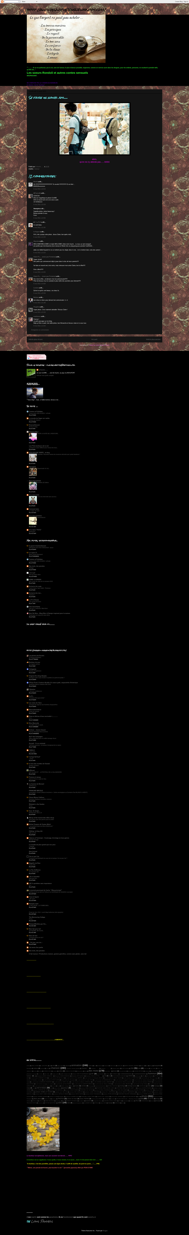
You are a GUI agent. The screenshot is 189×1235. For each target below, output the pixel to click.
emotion (147, 1071)
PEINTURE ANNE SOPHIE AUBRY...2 (126, 1088)
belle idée (120, 1065)
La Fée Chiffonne (34, 870)
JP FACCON (158, 1076)
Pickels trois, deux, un (35, 812)
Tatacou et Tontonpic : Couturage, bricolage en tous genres (49, 838)
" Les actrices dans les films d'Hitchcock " (41, 826)
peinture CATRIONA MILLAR (40, 1090)
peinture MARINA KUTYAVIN (144, 1092)
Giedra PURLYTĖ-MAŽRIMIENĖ (81, 1073)
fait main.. (47, 1073)
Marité (35, 181)
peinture (65, 1088)
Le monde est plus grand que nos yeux (42, 844)
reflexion (41, 1100)
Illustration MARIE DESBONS (62, 1076)
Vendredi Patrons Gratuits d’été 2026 (40, 684)
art (95, 1065)
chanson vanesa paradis (73, 1068)
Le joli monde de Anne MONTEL (74, 1078)
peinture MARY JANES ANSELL (43, 1094)
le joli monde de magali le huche (124, 1080)
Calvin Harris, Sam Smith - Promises (40, 588)
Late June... (32, 898)
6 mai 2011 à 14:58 (39, 283)
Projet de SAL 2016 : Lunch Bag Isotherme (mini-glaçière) (46, 912)
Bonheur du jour (34, 662)
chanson (55, 1068)
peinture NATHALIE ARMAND (61, 1094)
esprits (33, 1217)
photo (144, 1096)
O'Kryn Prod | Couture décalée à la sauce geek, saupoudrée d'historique (53, 682)
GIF (92, 1074)
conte (40, 1071)
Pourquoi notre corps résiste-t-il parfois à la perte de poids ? (46, 677)
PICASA (107, 1098)
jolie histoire (150, 1076)
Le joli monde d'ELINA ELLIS (56, 1078)
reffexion (35, 1100)
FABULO (32, 750)
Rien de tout (33, 936)
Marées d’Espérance (35, 671)
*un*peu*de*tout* (34, 757)
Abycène (36, 241)
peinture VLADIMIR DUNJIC (57, 1096)
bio (147, 1065)
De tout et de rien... (35, 593)
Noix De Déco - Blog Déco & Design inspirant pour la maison (49, 613)
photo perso (37, 1098)
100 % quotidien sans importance (40, 883)
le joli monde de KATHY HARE (51, 1080)
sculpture (81, 1100)
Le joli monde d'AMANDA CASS (39, 1078)
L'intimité (31, 846)
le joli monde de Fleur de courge (149, 1078)
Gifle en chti (32, 833)
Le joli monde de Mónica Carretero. (123, 1081)
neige (28, 1088)
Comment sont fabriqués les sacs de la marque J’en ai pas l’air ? (48, 858)
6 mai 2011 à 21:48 (39, 303)
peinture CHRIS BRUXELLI (57, 1090)
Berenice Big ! (33, 432)
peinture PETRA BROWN (109, 1094)
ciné (139, 1068)
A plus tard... (32, 752)
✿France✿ (37, 193)
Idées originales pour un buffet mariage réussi (42, 738)
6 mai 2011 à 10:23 (39, 189)
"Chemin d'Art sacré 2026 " (37, 698)
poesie (112, 1098)
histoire (108, 1073)
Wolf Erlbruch (41, 517)
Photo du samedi (34, 711)
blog (151, 1065)
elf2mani (32, 770)
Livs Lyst (32, 573)
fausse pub (55, 1073)
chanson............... (105, 1068)
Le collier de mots (34, 511)
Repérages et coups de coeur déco (39, 615)
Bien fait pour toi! (35, 929)
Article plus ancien (153, 339)
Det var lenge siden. (35, 574)
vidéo (68, 1103)
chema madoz (116, 1068)
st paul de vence (97, 1100)
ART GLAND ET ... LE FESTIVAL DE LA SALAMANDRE (45, 772)
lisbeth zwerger (65, 1086)
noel (33, 1088)
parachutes (53, 1217)
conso (35, 1071)
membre (83, 1086)
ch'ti (47, 1068)
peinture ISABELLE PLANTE (44, 1092)
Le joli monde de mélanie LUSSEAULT (81, 1081)
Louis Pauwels (42, 1221)
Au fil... (31, 696)
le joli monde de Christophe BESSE (94, 1078)
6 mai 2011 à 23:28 (39, 312)
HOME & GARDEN (35, 579)
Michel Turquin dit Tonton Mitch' (40, 824)
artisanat (100, 1065)
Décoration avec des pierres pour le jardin (41, 819)
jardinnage (138, 1076)
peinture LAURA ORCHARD (92, 1092)
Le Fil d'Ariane (34, 600)
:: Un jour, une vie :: (35, 942)
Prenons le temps (35, 777)
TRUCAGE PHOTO (31, 1103)
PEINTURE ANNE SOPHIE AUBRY (105, 1088)
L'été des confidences (35, 691)
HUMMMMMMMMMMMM (140, 1073)
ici (34, 1076)
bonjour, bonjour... (34, 765)
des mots (93, 1070)
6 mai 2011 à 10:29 (39, 204)
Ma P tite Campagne (36, 736)
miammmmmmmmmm (100, 1086)
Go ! (30, 885)
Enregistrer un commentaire (40, 330)
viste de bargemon (77, 1103)
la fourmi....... (43, 370)
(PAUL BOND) (35, 1065)
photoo (54, 1098)
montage (122, 1086)
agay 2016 (60, 1065)
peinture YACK (75, 1088)
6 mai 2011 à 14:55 (39, 272)
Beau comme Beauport (36, 554)
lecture (53, 1086)
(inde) (28, 1065)
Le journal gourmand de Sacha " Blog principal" (45, 890)
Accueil (94, 339)
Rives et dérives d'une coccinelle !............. (43, 716)
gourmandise (100, 1073)
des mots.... (108, 1071)
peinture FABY (149, 1090)
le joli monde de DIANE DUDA (131, 1078)
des (86, 1071)
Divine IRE (32, 865)
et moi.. (41, 1073)
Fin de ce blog (33, 427)
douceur (130, 1071)
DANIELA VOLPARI (70, 1071)
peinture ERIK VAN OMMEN (120, 1090)
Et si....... (31, 718)
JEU (144, 1076)
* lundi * (31, 758)
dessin (115, 1071)
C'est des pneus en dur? (36, 937)
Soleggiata (32, 669)
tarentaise (125, 1100)
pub (141, 1098)
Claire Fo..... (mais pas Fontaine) (44, 257)
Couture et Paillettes (36, 411)
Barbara (36, 297)
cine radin (153, 1068)
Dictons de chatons (34, 420)
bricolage (29, 1068)
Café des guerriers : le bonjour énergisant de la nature (45, 745)
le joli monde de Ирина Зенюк (42, 1086)
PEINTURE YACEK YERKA (88, 1096)
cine (132, 1068)
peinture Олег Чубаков (103, 1096)
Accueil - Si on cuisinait (37, 743)
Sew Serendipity (34, 606)
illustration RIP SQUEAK (78, 1076)
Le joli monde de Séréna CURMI (103, 1083)
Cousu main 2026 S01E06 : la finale (39, 413)
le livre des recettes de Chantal (39, 763)
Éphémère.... (33, 531)
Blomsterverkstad (35, 481)
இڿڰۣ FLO (37, 222)
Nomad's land (33, 904)
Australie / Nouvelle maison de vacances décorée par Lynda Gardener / (58, 454)
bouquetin (157, 1065)
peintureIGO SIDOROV (117, 1096)
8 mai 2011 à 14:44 (39, 326)
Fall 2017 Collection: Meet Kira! (38, 608)
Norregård (32, 467)
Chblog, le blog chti (35, 831)
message (91, 1086)
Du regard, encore (34, 664)
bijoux (142, 1065)
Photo (30, 806)
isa (109, 1076)
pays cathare (57, 1088)
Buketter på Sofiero (43, 482)
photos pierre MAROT (97, 1098)
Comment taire (34, 509)
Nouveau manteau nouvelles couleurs (40, 799)
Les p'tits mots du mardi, (36, 725)
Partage (31, 568)
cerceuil (42, 1068)
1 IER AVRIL (44, 1065)
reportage (58, 1100)
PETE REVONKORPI (130, 1096)
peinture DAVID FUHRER (72, 1090)
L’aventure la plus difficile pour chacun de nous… (43, 447)
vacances (40, 1103)
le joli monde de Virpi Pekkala (140, 1083)
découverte (80, 1071)
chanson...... (85, 1068)
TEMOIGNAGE (145, 1100)
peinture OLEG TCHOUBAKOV (93, 1094)
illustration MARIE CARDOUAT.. (45, 1076)
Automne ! (32, 595)
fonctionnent (68, 1217)
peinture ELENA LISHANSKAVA (103, 1090)
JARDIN (130, 1076)
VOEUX (97, 1103)
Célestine (32, 689)
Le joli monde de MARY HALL (61, 1081)
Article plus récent (35, 339)
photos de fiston (72, 1098)
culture (61, 1071)
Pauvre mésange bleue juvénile (38, 731)
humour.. (29, 1076)
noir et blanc (41, 1088)
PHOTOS (61, 1098)
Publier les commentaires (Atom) (99, 345)
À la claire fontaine (35, 516)
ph (138, 1096)
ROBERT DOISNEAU (71, 1100)
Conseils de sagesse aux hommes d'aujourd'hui (43, 704)
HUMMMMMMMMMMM (125, 1073)
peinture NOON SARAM (77, 1094)
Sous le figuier (34, 897)
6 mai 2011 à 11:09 (39, 227)
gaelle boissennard (65, 1073)
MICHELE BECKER (113, 1086)
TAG (120, 1100)
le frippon (36, 232)
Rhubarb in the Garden (36, 804)
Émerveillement (34, 425)
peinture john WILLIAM (61, 1092)
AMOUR (67, 1065)
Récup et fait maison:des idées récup (41, 818)
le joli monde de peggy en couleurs (45, 1083)
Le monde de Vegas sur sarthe (39, 418)
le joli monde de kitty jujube (68, 1080)
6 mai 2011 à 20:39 (39, 293)
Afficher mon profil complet (45, 375)
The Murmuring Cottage (37, 917)
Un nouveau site (34, 872)
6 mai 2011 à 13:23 (39, 252)
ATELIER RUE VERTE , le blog (39, 452)
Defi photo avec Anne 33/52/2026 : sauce (41, 547)
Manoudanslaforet (35, 709)
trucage (158, 1100)
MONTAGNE (142, 1086)
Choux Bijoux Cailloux (36, 797)
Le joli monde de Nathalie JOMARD (143, 1081)
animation (76, 1065)
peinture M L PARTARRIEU (109, 1092)
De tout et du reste (35, 586)
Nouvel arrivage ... (34, 840)
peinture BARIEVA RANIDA (145, 1088)
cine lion (146, 1068)
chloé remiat (125, 1068)
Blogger (105, 1230)
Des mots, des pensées (37, 566)
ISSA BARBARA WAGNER (119, 1076)
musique (156, 1086)
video (60, 1103)
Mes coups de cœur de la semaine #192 (41, 581)
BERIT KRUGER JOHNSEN (132, 1065)
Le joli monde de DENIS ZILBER (113, 1078)
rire (63, 1100)
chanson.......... (95, 1068)
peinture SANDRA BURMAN (40, 1096)
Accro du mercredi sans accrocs (46, 496)
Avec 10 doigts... (34, 811)
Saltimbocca (32, 786)
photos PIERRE (84, 1098)
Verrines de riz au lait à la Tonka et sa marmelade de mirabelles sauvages (51, 892)
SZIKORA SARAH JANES (110, 1100)
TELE (137, 1100)
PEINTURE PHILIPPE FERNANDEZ (127, 1094)
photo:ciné (47, 1098)
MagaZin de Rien (34, 863)
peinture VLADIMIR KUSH (72, 1096)
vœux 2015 (103, 1103)
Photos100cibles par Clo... (38, 924)
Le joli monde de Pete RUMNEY (64, 1083)
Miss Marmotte (34, 723)
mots (149, 1086)
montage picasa (132, 1086)
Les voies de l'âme (35, 703)
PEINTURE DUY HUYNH (86, 1090)
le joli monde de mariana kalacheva (143, 1080)
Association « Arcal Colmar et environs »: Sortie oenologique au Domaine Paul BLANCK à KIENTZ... (58, 792)
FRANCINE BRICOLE (36, 790)
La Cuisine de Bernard (36, 784)
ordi (51, 1088)
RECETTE (150, 1098)
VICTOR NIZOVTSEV (50, 1103)
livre (72, 1086)
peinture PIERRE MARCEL (146, 1094)
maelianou (37, 316)
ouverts (91, 1217)
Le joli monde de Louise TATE (85, 1080)
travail (152, 1100)
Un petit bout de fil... (36, 910)
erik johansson (155, 1071)
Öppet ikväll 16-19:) (43, 468)
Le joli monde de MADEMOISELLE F (104, 1080)
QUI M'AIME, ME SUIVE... (36, 930)
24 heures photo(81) (35, 657)
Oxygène (36, 307)
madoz (77, 1086)
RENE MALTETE (50, 1100)
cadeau (35, 1068)
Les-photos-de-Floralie (36, 655)
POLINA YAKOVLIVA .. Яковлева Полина (127, 1098)
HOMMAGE (115, 1073)
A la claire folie (34, 495)
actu (53, 1065)
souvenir (88, 1100)
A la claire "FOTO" (35, 530)
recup (157, 1098)
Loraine (36, 288)
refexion (29, 1100)
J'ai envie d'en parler (36, 947)
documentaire (122, 1071)
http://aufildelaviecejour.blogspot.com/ (66, 9)
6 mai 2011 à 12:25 (39, 237)
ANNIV (90, 1065)
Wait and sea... (33, 878)
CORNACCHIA (47, 1071)
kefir (28, 1078)
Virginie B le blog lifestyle (38, 676)
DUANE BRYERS (138, 1071)
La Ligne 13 (33, 552)
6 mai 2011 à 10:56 (39, 218)
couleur (55, 1071)
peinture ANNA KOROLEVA (88, 1088)
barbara (106, 1065)
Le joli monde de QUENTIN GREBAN (83, 1083)
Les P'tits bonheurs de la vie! (39, 446)
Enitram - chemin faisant (37, 730)
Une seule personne (35, 601)
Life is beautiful (34, 876)
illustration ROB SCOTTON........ (94, 1076)
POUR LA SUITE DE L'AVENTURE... (48, 433)
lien (58, 1086)
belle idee (112, 1065)
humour (37, 169)
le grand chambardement (37, 546)
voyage (110, 1103)
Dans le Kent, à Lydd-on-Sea (37, 779)
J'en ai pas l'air (34, 856)
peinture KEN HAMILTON (76, 1092)
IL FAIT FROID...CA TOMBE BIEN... (39, 905)
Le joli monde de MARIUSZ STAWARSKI (41, 1081)
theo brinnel (33, 851)
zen (123, 1103)
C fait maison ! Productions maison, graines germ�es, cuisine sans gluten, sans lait (57, 954)
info (105, 1076)
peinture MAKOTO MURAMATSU (126, 1092)
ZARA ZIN (117, 1103)
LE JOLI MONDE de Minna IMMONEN (102, 1081)
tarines (132, 1100)
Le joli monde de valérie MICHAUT (122, 1083)
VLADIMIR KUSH (88, 1103)
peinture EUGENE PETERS (136, 1090)
